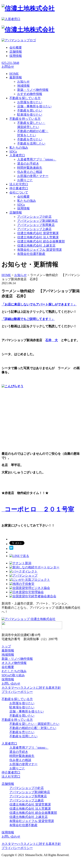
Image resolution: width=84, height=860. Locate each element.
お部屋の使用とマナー (32, 176)
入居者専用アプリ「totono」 (36, 159)
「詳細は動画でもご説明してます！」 (28, 319)
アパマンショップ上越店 (34, 229)
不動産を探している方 (17, 699)
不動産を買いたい (29, 110)
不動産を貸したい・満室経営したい (34, 723)
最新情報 (8, 650)
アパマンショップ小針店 (34, 216)
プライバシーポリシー (17, 691)
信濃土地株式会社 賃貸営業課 (38, 233)
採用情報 (15, 55)
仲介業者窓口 (11, 772)
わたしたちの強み (14, 671)
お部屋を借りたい (29, 102)
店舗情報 (15, 51)
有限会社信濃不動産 (31, 253)
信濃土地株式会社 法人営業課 (38, 237)
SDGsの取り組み (13, 675)
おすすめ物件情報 (29, 94)
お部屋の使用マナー (23, 764)
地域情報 (23, 85)
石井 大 (51, 340)
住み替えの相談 (20, 760)
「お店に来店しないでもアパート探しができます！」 (39, 304)
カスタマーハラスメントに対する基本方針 (31, 687)
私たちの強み (26, 200)
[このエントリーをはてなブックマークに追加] (11, 548)
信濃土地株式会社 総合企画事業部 (41, 241)
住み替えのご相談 (29, 171)
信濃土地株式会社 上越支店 (36, 245)
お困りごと (25, 180)
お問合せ (8, 66)
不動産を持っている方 (17, 719)
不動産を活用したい (31, 143)
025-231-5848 (10, 63)
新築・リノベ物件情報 (32, 89)
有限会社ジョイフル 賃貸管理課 (39, 249)
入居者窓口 (9, 743)
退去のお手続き (28, 163)
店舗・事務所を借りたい (34, 106)
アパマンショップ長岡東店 (36, 225)
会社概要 (15, 47)
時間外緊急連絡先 (29, 167)
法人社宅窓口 (11, 776)
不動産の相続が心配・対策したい (32, 728)
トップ (6, 646)
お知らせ (23, 81)
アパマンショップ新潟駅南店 (37, 220)
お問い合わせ (11, 683)
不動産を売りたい (29, 139)
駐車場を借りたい (29, 114)
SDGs (21, 204)
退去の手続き (18, 751)
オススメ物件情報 (14, 663)
